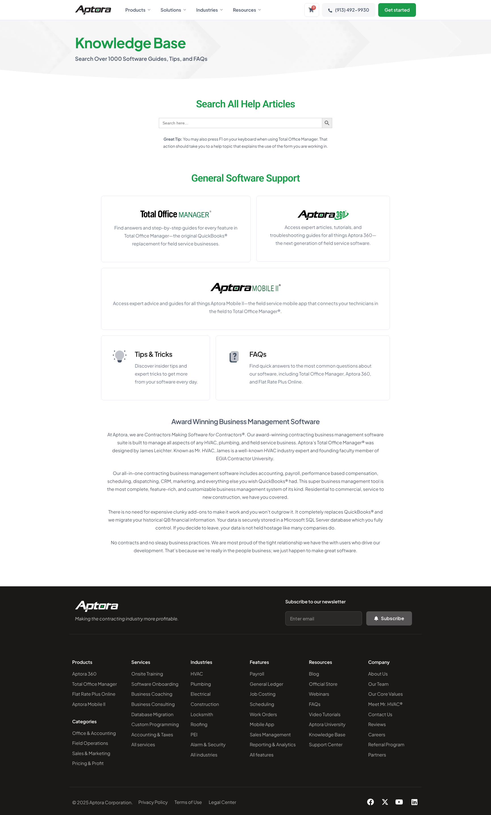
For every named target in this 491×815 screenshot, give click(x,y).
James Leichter (156, 450)
